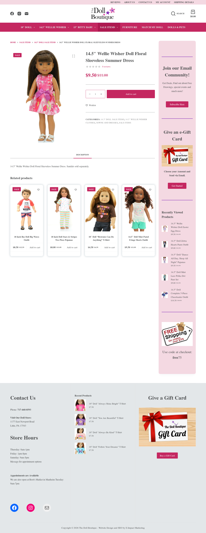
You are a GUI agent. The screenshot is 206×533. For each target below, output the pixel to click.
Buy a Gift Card (167, 455)
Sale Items (107, 27)
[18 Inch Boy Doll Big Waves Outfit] (26, 208)
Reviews (115, 2)
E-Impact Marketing (135, 527)
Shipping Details (184, 2)
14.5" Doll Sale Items (112, 119)
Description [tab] (82, 154)
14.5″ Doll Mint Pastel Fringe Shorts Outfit (138, 238)
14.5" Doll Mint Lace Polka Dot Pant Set (178, 276)
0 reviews (106, 66)
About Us (129, 2)
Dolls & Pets (176, 27)
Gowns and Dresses (107, 122)
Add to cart (131, 93)
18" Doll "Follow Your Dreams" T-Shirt (107, 446)
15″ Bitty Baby (83, 27)
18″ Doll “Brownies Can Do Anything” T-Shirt (101, 238)
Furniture (129, 27)
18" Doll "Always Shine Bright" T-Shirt (107, 403)
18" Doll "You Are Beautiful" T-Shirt (106, 417)
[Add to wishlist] (38, 189)
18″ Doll (26, 27)
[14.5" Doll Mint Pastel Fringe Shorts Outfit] (138, 208)
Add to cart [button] (35, 247)
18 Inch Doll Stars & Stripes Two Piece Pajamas (64, 238)
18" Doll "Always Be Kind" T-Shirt (105, 432)
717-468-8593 (24, 409)
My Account (163, 2)
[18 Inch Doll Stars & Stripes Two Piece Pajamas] (64, 208)
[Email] (26, 13)
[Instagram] (19, 13)
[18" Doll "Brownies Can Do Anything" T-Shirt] (101, 208)
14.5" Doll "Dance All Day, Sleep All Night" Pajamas (179, 258)
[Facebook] (12, 13)
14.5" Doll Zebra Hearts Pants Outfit (179, 242)
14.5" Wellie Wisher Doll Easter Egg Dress (180, 227)
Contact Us (145, 2)
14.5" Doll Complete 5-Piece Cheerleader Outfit (179, 293)
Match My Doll (152, 27)
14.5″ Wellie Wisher (52, 27)
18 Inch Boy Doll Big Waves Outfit (26, 238)
